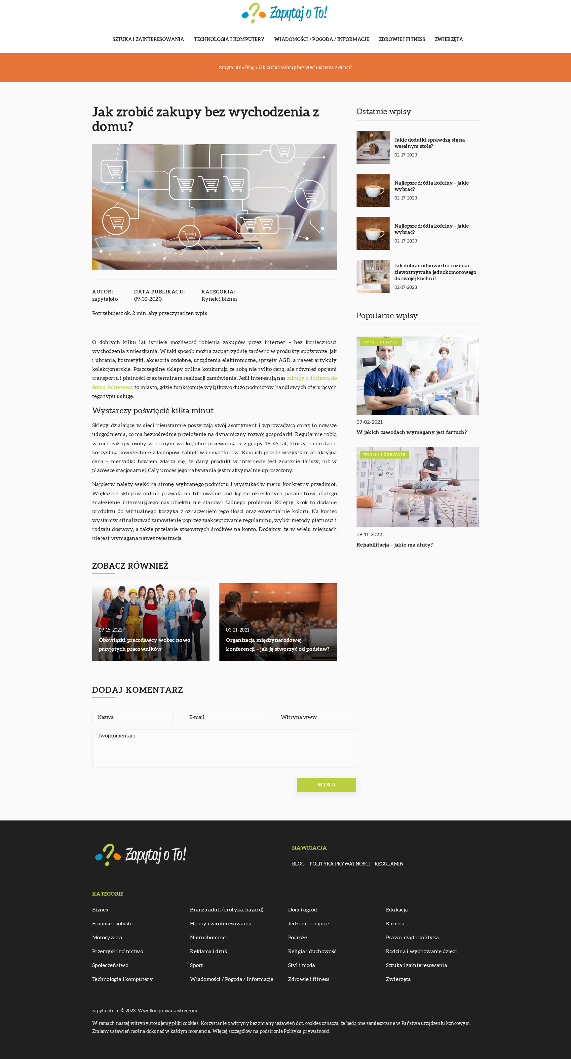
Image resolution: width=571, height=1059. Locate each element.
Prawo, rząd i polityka (412, 937)
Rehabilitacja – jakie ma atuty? (395, 545)
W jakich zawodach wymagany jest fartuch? (412, 432)
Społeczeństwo (110, 965)
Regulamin (389, 864)
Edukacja (397, 909)
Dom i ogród (302, 909)
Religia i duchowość (312, 951)
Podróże (297, 937)
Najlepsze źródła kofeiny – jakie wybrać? (432, 186)
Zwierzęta (449, 39)
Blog (298, 864)
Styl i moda (301, 965)
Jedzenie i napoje (308, 923)
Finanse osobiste (112, 923)
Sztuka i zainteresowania (148, 39)
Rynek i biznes (220, 299)
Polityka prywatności (340, 864)
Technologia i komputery (229, 39)
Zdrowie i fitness (402, 39)
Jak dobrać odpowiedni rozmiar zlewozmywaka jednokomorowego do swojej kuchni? (435, 272)
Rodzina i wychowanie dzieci (421, 951)
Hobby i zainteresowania (220, 923)
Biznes (100, 909)
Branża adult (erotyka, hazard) (226, 909)
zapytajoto (105, 299)
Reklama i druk (208, 951)
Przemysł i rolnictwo (117, 951)
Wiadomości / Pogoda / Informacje (321, 39)
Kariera (395, 923)
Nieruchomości (208, 937)
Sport (196, 965)
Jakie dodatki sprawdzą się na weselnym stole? (430, 143)
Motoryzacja (107, 937)
